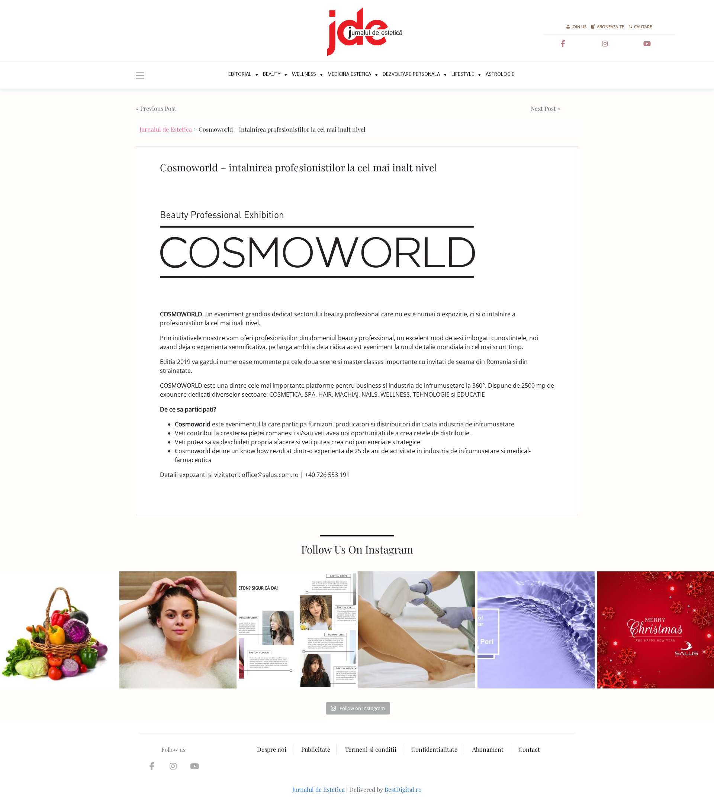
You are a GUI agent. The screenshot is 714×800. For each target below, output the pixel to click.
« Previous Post (156, 108)
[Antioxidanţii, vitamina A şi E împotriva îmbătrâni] (58, 629)
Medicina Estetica (349, 75)
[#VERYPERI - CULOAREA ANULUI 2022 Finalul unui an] (536, 629)
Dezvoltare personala (411, 75)
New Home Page (214, 75)
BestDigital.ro (403, 789)
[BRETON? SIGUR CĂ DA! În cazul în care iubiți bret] (297, 629)
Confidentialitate (434, 749)
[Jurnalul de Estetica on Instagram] (605, 43)
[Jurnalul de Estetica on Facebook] (563, 43)
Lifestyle (462, 75)
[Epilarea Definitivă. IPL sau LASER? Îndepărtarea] (416, 629)
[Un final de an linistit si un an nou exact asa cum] (655, 629)
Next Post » (545, 108)
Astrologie (500, 75)
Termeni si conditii (370, 749)
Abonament (488, 749)
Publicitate (315, 749)
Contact (529, 749)
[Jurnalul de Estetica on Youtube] (647, 43)
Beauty (271, 75)
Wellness (304, 75)
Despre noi (271, 749)
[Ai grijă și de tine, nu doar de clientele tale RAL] (178, 629)
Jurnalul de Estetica (165, 129)
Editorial (239, 75)
